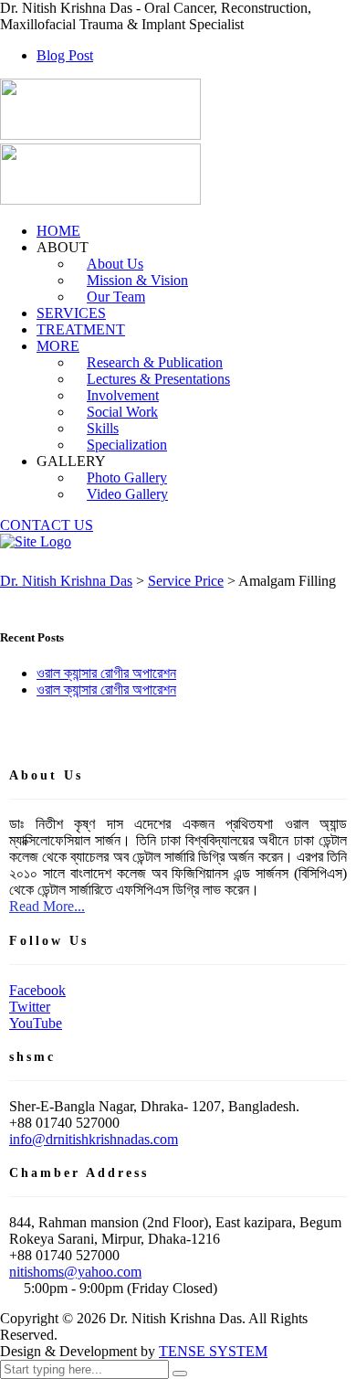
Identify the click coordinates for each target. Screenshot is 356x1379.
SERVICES (71, 313)
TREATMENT (81, 329)
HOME (58, 231)
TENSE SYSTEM (213, 1351)
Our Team (116, 296)
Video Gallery (127, 494)
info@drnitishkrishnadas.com (93, 1139)
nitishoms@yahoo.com (75, 1271)
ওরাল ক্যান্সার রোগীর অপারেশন (106, 673)
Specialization (127, 444)
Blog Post (65, 55)
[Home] (35, 541)
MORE (58, 346)
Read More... (47, 906)
